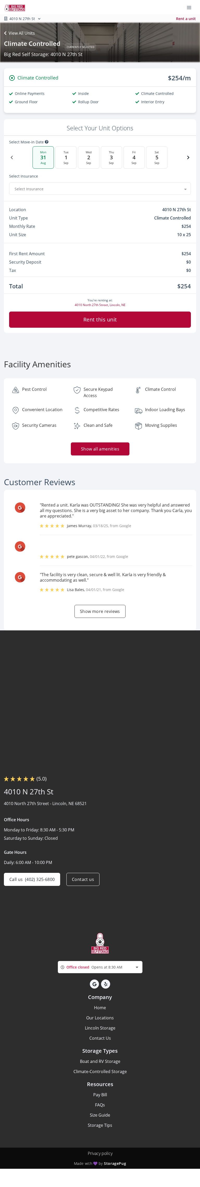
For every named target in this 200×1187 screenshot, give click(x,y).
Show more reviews (100, 611)
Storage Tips (100, 1125)
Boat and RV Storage (100, 1061)
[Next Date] (188, 157)
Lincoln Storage (100, 1028)
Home (100, 1008)
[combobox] (100, 188)
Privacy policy (100, 1153)
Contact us (83, 879)
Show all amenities (100, 449)
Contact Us (100, 1038)
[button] (94, 984)
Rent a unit (186, 18)
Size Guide (100, 1115)
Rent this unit (100, 319)
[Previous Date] (11, 157)
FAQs (100, 1105)
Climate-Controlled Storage (100, 1071)
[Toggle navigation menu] (191, 7)
